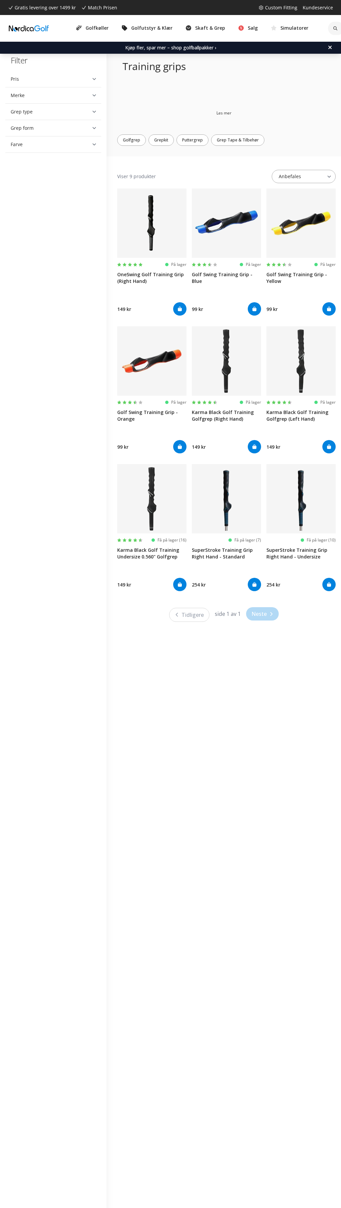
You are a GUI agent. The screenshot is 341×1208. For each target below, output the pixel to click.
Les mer (223, 113)
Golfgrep (131, 140)
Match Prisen (102, 7)
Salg (253, 28)
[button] (51, 79)
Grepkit (161, 140)
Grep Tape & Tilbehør (238, 140)
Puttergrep (192, 140)
